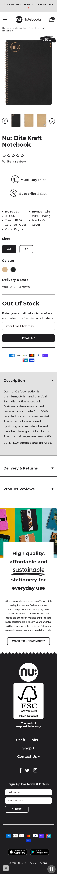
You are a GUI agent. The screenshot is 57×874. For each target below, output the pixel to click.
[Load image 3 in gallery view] (42, 120)
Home (6, 28)
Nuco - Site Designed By (30, 863)
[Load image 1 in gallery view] (16, 120)
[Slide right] (52, 121)
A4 (9, 249)
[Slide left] (5, 121)
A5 (26, 249)
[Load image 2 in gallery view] (29, 120)
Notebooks (19, 28)
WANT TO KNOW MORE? (28, 641)
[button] (5, 19)
